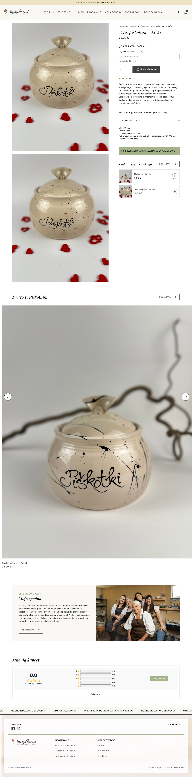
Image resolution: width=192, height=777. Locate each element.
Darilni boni (132, 12)
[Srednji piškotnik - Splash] (97, 432)
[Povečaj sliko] (60, 87)
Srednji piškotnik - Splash (15, 563)
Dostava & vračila (65, 750)
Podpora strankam (65, 745)
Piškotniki (144, 26)
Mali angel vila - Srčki (143, 174)
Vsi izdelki (104, 750)
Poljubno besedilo (131, 51)
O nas (101, 745)
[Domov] (16, 12)
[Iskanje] (177, 12)
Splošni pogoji (156, 767)
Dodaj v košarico (148, 69)
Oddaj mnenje (159, 678)
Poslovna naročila (65, 756)
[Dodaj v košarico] (174, 176)
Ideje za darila (153, 12)
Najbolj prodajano (88, 12)
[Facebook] (13, 728)
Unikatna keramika (128, 26)
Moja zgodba (113, 12)
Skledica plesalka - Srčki (145, 189)
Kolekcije (63, 12)
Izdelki (47, 12)
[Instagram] (18, 728)
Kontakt (102, 756)
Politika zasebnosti (174, 767)
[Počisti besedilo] (177, 57)
